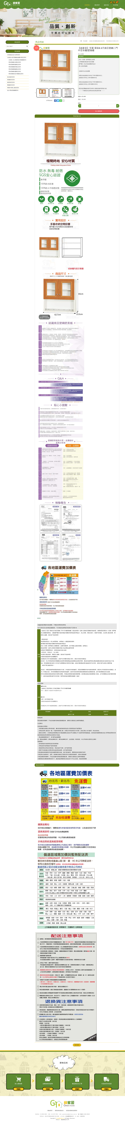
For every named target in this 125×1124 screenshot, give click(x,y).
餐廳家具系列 (11, 85)
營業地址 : (42, 1116)
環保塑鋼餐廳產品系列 (15, 69)
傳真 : (49, 1114)
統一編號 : (77, 1116)
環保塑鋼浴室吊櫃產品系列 (16, 73)
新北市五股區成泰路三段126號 (52, 1116)
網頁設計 (58, 1119)
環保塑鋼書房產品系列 (15, 66)
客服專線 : (37, 1114)
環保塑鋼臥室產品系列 (15, 62)
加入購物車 (98, 111)
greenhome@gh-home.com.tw (69, 1114)
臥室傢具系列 (11, 77)
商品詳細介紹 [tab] (77, 116)
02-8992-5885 (43, 1114)
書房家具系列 (11, 82)
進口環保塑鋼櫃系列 (12, 90)
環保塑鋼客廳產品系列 (15, 64)
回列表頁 (77, 1045)
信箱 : (60, 1114)
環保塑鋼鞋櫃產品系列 (15, 71)
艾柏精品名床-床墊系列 (13, 54)
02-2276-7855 (54, 1114)
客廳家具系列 (11, 79)
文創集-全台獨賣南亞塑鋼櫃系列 (17, 60)
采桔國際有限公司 (12, 3)
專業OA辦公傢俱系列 (13, 87)
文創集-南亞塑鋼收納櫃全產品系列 (16, 57)
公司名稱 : (62, 1116)
